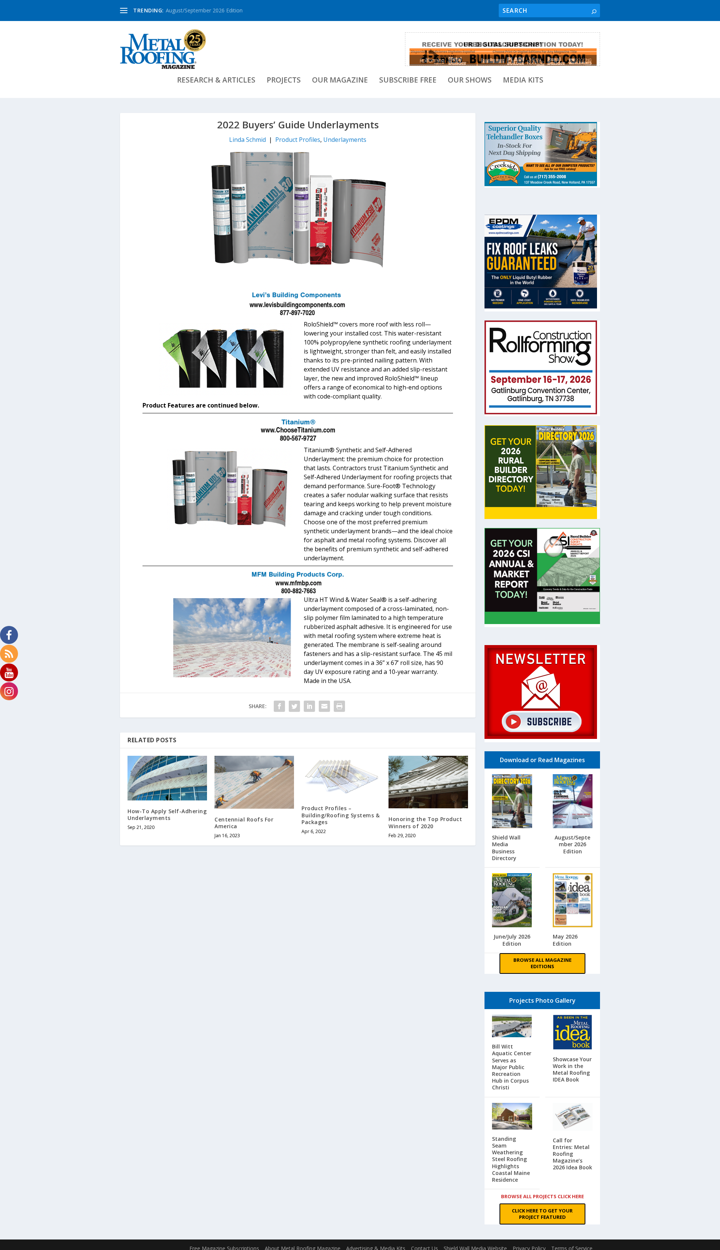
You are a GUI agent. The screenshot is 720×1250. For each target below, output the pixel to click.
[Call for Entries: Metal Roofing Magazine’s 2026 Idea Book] (573, 1118)
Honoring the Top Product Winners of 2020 (425, 822)
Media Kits (523, 81)
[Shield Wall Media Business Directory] (512, 802)
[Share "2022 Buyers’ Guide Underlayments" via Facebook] (279, 706)
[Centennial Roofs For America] (254, 782)
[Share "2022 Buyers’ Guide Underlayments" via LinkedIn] (309, 706)
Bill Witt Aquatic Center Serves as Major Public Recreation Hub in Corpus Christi (511, 1067)
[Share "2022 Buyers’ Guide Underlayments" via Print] (339, 706)
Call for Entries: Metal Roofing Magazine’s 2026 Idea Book (572, 1154)
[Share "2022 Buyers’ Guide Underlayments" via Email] (324, 706)
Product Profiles (297, 139)
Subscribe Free (407, 81)
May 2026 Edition (565, 940)
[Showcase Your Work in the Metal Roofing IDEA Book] (573, 1033)
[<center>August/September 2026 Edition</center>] (573, 802)
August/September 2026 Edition (204, 10)
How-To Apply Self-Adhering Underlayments (167, 814)
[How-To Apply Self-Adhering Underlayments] (167, 778)
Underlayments (344, 139)
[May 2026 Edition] (573, 901)
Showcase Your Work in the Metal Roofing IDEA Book (572, 1069)
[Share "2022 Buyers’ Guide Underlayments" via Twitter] (294, 706)
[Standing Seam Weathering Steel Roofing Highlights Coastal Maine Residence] (512, 1117)
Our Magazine (340, 81)
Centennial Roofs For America (243, 823)
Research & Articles (216, 81)
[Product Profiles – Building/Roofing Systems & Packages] (341, 777)
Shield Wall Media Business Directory (506, 848)
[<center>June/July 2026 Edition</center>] (512, 901)
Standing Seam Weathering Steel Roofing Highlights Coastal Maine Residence (511, 1159)
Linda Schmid (247, 139)
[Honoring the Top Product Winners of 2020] (428, 782)
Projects (284, 81)
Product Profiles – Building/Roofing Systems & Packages (341, 815)
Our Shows (470, 81)
